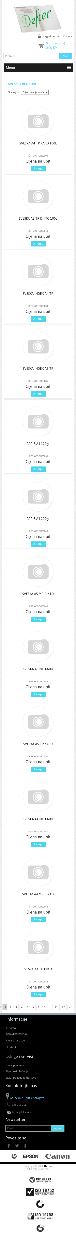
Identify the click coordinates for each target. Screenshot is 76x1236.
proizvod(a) (55, 43)
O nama (11, 1028)
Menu (10, 67)
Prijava (67, 36)
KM (52, 47)
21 (56, 1007)
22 (63, 1007)
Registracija (51, 36)
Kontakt (11, 1047)
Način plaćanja (14, 1065)
